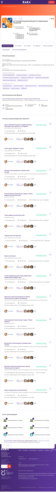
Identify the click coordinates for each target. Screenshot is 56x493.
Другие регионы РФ (30, 85)
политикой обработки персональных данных (28, 442)
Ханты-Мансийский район (45, 85)
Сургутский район (18, 85)
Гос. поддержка (36, 45)
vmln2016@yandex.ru (34, 28)
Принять (8, 445)
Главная (3, 6)
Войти (51, 2)
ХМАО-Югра (6, 88)
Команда (27, 45)
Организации (8, 6)
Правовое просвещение (42, 77)
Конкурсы (25, 450)
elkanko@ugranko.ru (34, 458)
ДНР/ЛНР (23, 88)
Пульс (20, 450)
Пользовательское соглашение (46, 487)
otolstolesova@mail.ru (35, 29)
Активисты (41, 450)
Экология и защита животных (11, 77)
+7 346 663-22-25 (19, 34)
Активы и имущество (48, 45)
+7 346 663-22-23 (19, 38)
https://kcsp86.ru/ (33, 34)
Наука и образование (9, 75)
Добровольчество (22, 80)
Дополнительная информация (19, 49)
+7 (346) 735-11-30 (22, 458)
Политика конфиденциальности (28, 487)
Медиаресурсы (6, 49)
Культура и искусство (35, 75)
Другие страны (15, 88)
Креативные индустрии (9, 80)
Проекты (18, 45)
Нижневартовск (7, 85)
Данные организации (8, 45)
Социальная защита (21, 75)
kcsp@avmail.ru (33, 30)
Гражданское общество (27, 77)
